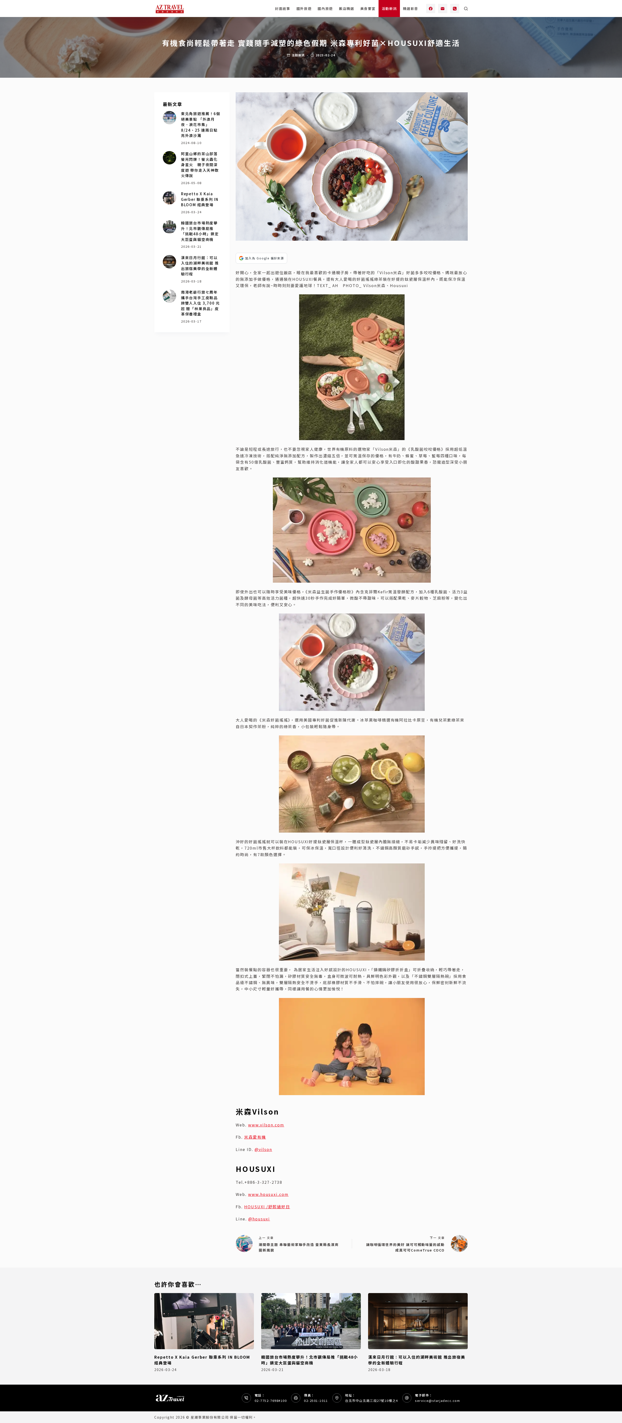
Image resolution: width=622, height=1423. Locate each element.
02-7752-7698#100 (271, 1400)
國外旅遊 (304, 8)
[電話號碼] (454, 8)
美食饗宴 (368, 8)
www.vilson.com (266, 1125)
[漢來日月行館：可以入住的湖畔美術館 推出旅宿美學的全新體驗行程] (169, 261)
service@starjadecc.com (437, 1400)
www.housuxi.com (268, 1194)
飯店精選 (346, 8)
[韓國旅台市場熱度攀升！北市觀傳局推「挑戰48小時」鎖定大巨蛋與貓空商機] (169, 227)
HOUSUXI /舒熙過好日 (267, 1207)
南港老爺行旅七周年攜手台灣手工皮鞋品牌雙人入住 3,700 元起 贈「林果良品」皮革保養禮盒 (200, 303)
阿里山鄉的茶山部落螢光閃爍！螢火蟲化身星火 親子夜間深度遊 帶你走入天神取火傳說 (200, 164)
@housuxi (259, 1219)
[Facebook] (430, 8)
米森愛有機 (255, 1137)
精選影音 (410, 8)
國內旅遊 (325, 8)
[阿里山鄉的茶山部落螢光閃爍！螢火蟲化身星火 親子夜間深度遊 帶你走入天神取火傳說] (169, 157)
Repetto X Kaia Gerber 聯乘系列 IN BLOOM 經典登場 (199, 199)
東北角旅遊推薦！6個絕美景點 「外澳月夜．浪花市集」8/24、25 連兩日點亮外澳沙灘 (200, 124)
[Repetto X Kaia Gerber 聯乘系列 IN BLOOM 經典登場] (169, 198)
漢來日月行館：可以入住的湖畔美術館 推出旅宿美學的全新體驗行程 (200, 266)
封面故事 (282, 8)
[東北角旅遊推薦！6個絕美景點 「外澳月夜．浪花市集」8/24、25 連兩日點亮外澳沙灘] (169, 117)
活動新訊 (389, 8)
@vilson (263, 1149)
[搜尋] (466, 8)
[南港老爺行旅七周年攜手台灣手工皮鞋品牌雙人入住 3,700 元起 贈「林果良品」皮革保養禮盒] (169, 296)
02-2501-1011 (316, 1400)
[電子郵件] (442, 8)
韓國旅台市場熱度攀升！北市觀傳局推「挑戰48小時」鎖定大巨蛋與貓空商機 (200, 231)
